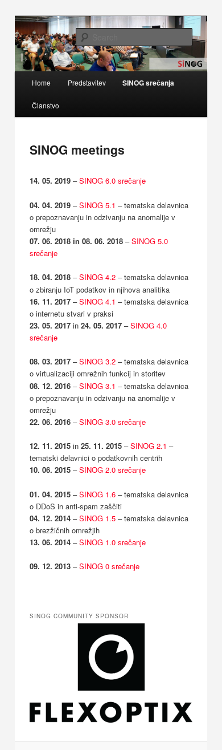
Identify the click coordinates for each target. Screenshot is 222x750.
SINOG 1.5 (97, 518)
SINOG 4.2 (97, 276)
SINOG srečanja (148, 83)
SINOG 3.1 (97, 385)
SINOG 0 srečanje (109, 566)
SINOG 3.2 (97, 361)
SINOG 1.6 (97, 494)
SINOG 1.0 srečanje (112, 542)
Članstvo (45, 105)
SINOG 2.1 (148, 445)
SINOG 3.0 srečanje (112, 421)
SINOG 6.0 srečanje (112, 180)
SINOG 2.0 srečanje (112, 469)
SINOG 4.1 (97, 301)
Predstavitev (87, 82)
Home (41, 82)
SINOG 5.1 (97, 205)
